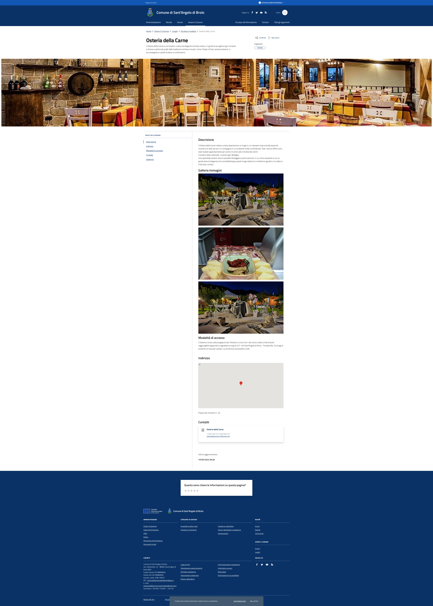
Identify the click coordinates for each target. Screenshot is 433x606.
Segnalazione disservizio (190, 575)
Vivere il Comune (161, 31)
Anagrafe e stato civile (189, 526)
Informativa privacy (225, 568)
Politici (145, 537)
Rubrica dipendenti (188, 579)
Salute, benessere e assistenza (229, 530)
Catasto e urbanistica (226, 526)
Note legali (222, 571)
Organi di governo (150, 526)
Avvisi (257, 526)
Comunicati (259, 533)
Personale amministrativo (153, 540)
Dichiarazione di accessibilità (228, 575)
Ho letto (254, 601)
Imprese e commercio (189, 530)
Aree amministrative (151, 530)
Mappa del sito (148, 599)
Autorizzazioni (223, 533)
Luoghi (175, 31)
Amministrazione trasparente (229, 564)
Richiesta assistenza (188, 571)
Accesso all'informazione (246, 22)
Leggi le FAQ (185, 564)
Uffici (145, 533)
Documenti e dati (149, 544)
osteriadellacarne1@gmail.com (218, 436)
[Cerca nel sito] (285, 12)
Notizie (257, 530)
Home (148, 31)
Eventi (257, 548)
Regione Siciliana (150, 2)
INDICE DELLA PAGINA (152, 135)
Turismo (265, 22)
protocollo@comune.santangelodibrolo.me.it (159, 585)
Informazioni (240, 601)
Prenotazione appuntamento (191, 568)
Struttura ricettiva (188, 31)
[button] (272, 2)
